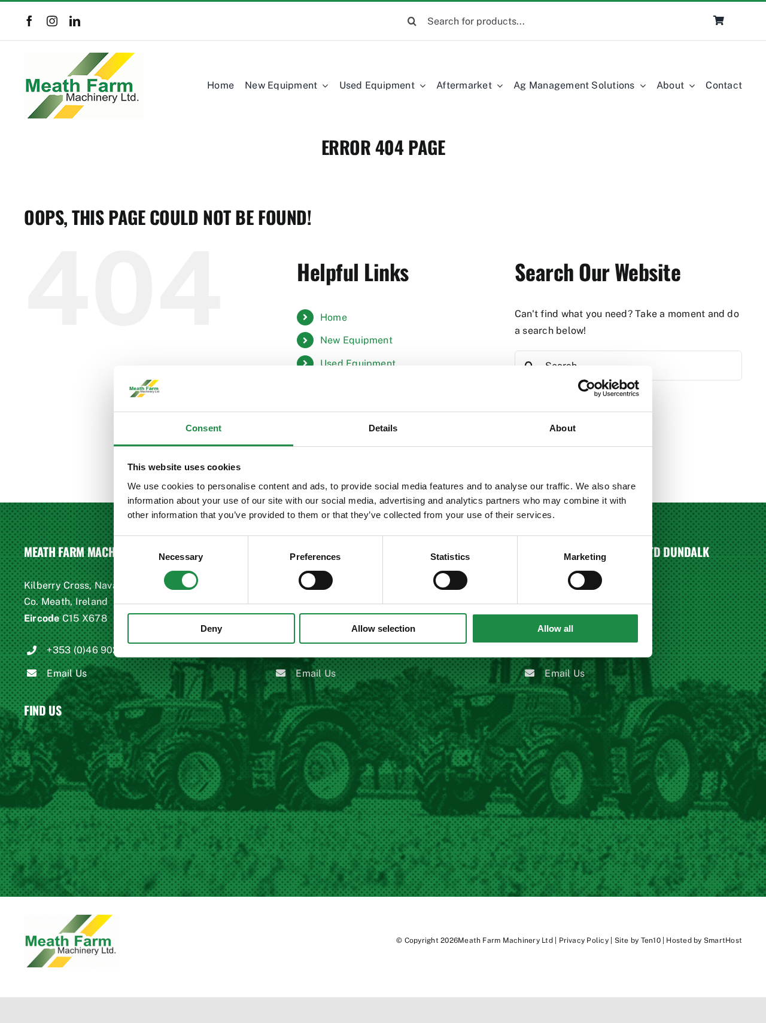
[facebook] (29, 21)
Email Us (67, 673)
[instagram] (52, 21)
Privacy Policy (584, 940)
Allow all (555, 628)
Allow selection (383, 628)
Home (333, 317)
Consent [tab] (203, 428)
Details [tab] (383, 428)
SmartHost (723, 940)
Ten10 (651, 940)
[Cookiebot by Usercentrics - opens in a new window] (586, 388)
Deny (211, 628)
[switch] (316, 580)
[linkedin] (74, 21)
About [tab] (562, 428)
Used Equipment (358, 363)
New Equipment (356, 340)
